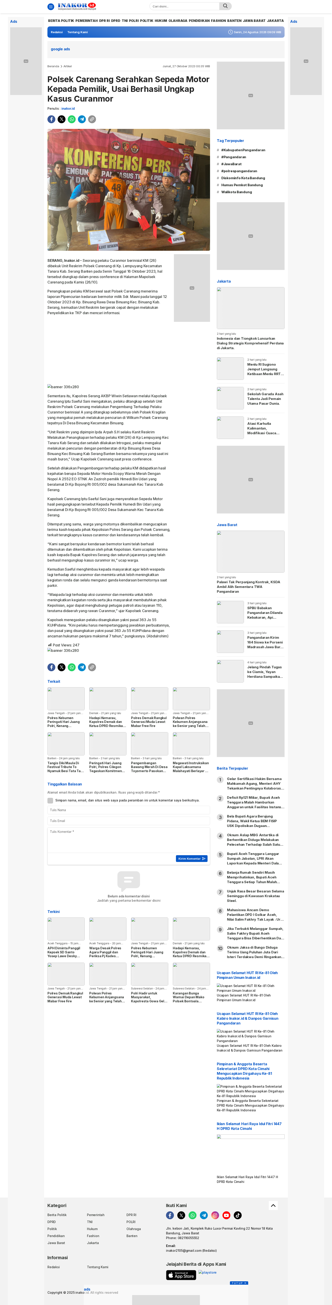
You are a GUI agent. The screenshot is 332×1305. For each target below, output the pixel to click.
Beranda (53, 66)
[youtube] (226, 1215)
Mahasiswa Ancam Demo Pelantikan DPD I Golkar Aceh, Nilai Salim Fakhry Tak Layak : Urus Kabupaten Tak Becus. (256, 917)
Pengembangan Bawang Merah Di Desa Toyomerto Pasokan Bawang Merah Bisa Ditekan (149, 771)
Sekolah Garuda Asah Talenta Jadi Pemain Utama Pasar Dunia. (265, 399)
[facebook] (51, 119)
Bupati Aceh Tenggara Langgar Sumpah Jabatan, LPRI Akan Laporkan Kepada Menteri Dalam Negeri (254, 861)
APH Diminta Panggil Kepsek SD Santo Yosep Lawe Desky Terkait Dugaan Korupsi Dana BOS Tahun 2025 (65, 956)
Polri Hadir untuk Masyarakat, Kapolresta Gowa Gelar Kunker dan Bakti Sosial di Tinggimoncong (149, 1001)
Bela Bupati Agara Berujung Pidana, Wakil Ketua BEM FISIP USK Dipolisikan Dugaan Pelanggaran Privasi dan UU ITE (253, 823)
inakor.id (68, 108)
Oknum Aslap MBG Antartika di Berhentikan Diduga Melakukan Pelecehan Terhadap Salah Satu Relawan (253, 842)
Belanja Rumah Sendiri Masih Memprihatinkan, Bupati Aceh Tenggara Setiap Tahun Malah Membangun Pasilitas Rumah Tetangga (252, 882)
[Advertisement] (109, 350)
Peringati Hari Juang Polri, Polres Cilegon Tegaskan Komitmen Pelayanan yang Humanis (105, 771)
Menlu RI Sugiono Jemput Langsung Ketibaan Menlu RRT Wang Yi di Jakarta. (264, 371)
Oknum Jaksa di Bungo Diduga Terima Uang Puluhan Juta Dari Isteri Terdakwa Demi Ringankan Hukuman (254, 954)
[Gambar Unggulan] (128, 190)
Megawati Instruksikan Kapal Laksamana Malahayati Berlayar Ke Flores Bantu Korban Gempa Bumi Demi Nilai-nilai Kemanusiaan (191, 775)
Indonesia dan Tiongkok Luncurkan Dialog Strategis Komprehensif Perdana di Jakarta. (250, 343)
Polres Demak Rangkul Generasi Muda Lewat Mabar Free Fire (149, 722)
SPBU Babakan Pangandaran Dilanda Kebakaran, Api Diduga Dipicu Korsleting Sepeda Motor (265, 620)
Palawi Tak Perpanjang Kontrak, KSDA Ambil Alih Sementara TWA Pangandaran (248, 587)
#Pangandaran (233, 157)
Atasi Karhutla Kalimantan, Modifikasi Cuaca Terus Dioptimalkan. (264, 430)
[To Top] (273, 1205)
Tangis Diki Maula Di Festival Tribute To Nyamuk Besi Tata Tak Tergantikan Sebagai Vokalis (64, 771)
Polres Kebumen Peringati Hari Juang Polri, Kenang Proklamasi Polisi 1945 (65, 724)
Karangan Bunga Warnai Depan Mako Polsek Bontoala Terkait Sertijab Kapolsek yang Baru (188, 1001)
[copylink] (92, 119)
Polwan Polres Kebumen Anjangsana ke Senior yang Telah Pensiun (190, 724)
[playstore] (208, 1275)
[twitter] (61, 119)
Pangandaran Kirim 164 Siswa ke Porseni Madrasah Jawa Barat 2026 (265, 644)
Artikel (67, 66)
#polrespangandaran (239, 171)
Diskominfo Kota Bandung (243, 178)
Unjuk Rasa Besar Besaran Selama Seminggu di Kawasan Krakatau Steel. (255, 896)
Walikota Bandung (236, 192)
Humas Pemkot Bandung (242, 185)
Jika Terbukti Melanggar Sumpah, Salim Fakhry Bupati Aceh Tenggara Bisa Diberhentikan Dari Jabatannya (255, 936)
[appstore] (181, 1275)
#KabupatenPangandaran (243, 150)
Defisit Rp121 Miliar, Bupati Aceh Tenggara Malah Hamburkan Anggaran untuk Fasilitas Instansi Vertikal (254, 804)
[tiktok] (238, 1215)
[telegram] (82, 119)
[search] (225, 6)
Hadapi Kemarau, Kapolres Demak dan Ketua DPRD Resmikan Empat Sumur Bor (107, 724)
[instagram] (215, 1215)
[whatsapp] (72, 119)
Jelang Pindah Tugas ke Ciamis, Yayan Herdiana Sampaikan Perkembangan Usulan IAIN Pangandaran (264, 679)
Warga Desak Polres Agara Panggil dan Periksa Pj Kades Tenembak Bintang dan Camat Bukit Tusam (107, 956)
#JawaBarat (231, 164)
